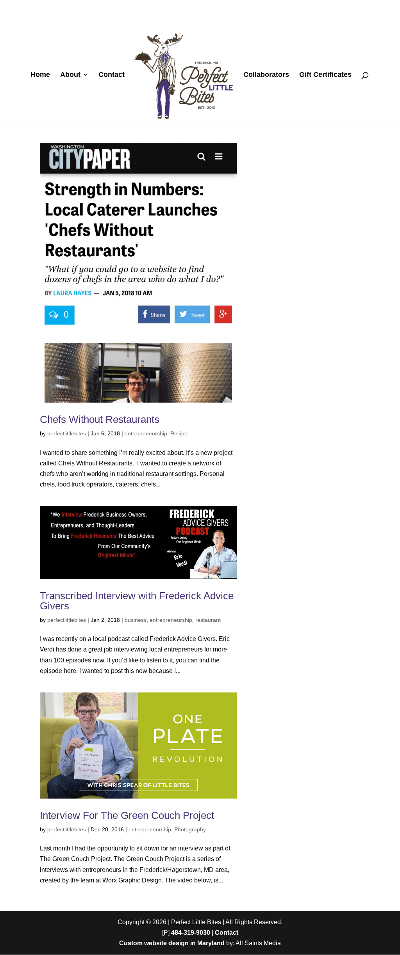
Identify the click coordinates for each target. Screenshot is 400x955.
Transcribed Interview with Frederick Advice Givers (137, 601)
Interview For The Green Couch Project (127, 815)
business (135, 620)
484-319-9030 (190, 932)
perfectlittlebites (66, 433)
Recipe (179, 433)
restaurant (208, 620)
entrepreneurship (146, 433)
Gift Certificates (325, 75)
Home (40, 75)
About (70, 75)
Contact (111, 75)
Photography (190, 829)
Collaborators (266, 75)
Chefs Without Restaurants (99, 419)
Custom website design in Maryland (172, 943)
